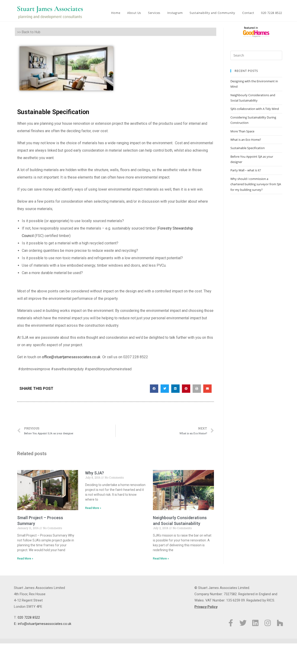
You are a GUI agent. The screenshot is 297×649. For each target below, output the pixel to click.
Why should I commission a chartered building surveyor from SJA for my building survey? (255, 184)
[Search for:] (256, 55)
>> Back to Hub (28, 31)
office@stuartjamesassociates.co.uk (71, 357)
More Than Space (242, 131)
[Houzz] (280, 623)
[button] (154, 388)
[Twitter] (243, 623)
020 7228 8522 (29, 617)
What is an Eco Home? (245, 139)
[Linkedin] (255, 623)
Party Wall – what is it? (245, 170)
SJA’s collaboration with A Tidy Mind (254, 109)
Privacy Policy (205, 607)
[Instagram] (267, 623)
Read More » (25, 558)
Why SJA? (94, 472)
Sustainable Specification (247, 148)
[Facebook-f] (230, 623)
